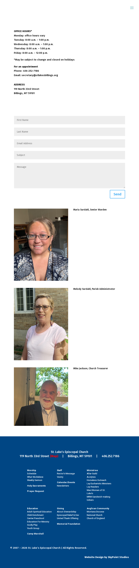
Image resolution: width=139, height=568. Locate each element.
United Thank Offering (67, 518)
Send (117, 194)
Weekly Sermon (34, 480)
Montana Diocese (95, 511)
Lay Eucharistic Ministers (99, 483)
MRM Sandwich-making (98, 496)
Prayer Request (35, 491)
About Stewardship (66, 511)
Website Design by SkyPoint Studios (107, 557)
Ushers (90, 500)
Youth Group (33, 528)
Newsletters (63, 485)
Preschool (39, 518)
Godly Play (32, 524)
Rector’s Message (66, 473)
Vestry (60, 477)
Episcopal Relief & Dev (68, 515)
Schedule (31, 473)
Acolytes (91, 477)
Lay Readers (93, 486)
